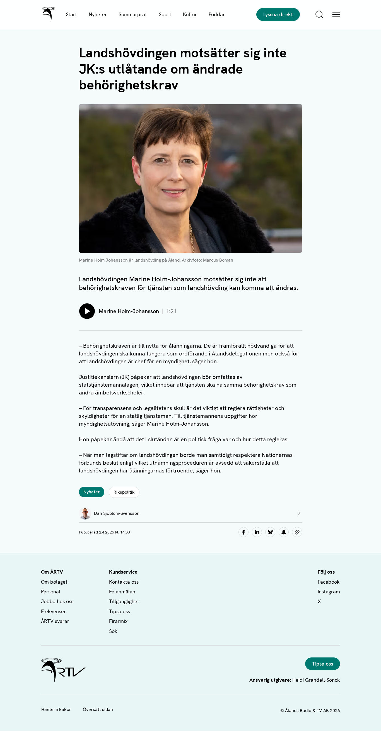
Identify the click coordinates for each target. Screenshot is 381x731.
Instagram (329, 591)
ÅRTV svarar (55, 621)
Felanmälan (122, 591)
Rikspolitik (124, 492)
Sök (113, 631)
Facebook (329, 582)
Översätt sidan (98, 709)
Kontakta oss (124, 582)
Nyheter (98, 14)
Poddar (217, 14)
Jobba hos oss (57, 601)
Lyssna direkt (278, 14)
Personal (50, 591)
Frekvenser (53, 611)
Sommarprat (133, 14)
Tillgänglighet (124, 601)
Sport (165, 14)
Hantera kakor (56, 709)
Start (71, 14)
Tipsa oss (119, 611)
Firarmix (118, 621)
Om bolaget (54, 582)
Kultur (190, 14)
